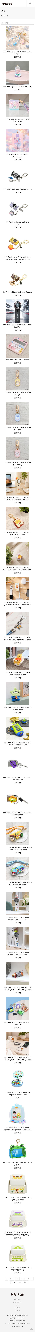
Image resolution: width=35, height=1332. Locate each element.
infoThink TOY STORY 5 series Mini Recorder (17, 1023)
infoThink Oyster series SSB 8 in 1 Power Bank (17, 120)
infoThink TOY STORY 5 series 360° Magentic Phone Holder (17, 1093)
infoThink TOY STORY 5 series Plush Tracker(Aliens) (17, 708)
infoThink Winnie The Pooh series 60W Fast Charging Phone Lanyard (17, 638)
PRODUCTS (17, 1299)
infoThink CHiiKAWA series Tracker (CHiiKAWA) (17, 463)
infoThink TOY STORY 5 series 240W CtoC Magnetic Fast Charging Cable (17, 988)
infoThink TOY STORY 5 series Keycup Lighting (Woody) (17, 1198)
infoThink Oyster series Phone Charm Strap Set (17, 52)
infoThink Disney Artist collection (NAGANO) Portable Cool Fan (17, 498)
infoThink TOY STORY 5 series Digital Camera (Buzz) (17, 778)
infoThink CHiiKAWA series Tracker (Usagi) (17, 393)
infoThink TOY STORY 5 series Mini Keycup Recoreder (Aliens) (17, 743)
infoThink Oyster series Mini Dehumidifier (17, 155)
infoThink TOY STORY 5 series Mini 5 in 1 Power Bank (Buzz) (17, 883)
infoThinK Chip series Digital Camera (17, 292)
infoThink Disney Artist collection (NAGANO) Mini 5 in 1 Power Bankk (17, 603)
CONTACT (17, 1307)
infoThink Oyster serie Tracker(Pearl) (17, 86)
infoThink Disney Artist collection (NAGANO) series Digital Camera (17, 258)
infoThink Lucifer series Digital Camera (17, 223)
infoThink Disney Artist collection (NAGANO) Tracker (17, 533)
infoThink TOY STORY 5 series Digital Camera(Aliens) (17, 813)
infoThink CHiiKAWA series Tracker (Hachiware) (17, 428)
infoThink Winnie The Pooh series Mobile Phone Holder (17, 673)
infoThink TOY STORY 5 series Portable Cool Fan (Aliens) (17, 953)
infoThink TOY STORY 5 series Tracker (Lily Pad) (17, 1163)
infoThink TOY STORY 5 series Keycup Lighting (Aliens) (17, 1268)
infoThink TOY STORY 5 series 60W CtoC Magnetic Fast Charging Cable (17, 1058)
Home (3, 15)
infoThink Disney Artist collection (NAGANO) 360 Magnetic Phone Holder (17, 568)
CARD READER (17, 1302)
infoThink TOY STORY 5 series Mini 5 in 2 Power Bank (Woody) (17, 848)
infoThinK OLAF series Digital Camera (17, 189)
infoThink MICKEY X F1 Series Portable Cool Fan (17, 326)
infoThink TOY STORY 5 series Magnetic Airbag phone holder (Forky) (17, 1128)
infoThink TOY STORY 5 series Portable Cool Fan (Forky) (17, 918)
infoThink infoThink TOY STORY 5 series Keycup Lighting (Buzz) (18, 1233)
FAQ (17, 1305)
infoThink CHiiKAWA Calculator (17, 360)
